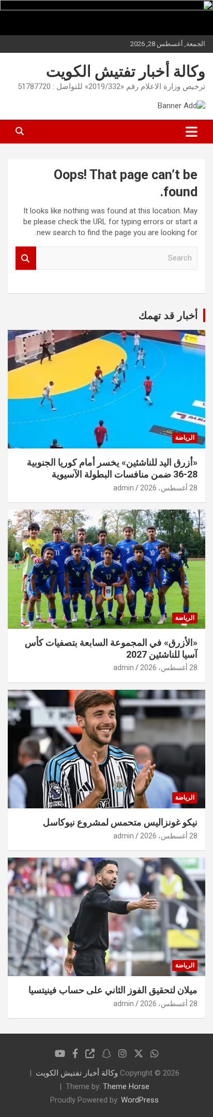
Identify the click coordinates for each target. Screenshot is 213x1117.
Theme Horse (126, 1086)
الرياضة (184, 437)
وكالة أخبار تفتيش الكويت (125, 71)
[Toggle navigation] (191, 131)
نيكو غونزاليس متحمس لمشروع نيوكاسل (120, 822)
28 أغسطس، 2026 (168, 488)
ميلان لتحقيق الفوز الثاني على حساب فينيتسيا (112, 989)
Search (26, 258)
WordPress (140, 1100)
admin (123, 488)
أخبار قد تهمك (168, 315)
